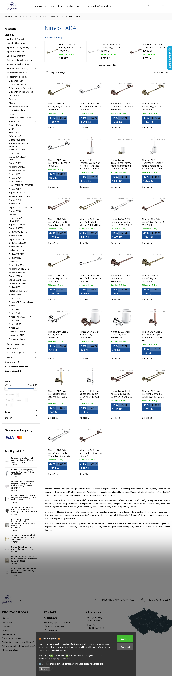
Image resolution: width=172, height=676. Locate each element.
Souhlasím (125, 639)
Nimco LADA (15, 294)
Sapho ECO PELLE (17, 279)
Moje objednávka (10, 650)
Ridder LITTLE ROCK (18, 290)
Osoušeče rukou (17, 110)
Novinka (21, 400)
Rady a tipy (7, 622)
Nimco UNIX (15, 153)
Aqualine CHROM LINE (19, 196)
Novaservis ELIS (16, 335)
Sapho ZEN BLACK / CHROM (18, 158)
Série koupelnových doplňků (18, 144)
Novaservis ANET (17, 331)
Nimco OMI (14, 313)
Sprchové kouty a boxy (18, 47)
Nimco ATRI (14, 320)
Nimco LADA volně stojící (21, 302)
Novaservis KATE (17, 338)
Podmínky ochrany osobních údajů (18, 642)
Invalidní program (15, 352)
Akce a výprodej (13, 371)
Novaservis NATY (17, 149)
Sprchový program (16, 55)
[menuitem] (40, 6)
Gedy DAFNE (15, 257)
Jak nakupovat (8, 634)
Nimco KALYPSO (17, 246)
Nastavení (44, 669)
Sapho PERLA (15, 276)
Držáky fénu (15, 125)
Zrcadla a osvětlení (16, 344)
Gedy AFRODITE (16, 254)
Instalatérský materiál (16, 366)
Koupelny (9, 34)
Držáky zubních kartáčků (21, 91)
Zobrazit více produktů (107, 65)
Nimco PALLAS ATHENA (20, 316)
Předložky (14, 132)
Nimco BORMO (16, 235)
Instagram (26, 599)
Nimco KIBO (15, 174)
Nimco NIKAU (15, 181)
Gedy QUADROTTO (18, 231)
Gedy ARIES (14, 287)
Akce (9, 400)
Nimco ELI (14, 327)
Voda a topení (12, 362)
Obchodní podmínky (11, 638)
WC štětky (14, 95)
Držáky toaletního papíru (21, 88)
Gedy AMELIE (15, 261)
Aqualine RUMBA (17, 272)
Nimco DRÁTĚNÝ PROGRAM (17, 219)
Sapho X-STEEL (16, 228)
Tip (9, 405)
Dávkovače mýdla (17, 84)
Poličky (12, 99)
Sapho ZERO (15, 211)
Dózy (11, 128)
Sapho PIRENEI (16, 163)
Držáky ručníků (16, 80)
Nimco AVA (14, 309)
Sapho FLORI (15, 200)
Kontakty (6, 630)
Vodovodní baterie (16, 39)
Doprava (6, 626)
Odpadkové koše (17, 139)
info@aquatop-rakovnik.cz (117, 599)
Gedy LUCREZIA (16, 250)
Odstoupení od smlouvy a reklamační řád (21, 646)
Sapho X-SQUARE (17, 224)
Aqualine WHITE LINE (19, 268)
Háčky (12, 114)
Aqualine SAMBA (17, 166)
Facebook (20, 599)
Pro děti (13, 214)
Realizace (6, 617)
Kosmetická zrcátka (18, 106)
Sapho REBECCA (16, 239)
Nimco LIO (14, 305)
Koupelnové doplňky (17, 76)
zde (101, 663)
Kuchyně (9, 357)
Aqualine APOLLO (17, 283)
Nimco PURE (15, 298)
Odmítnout (125, 647)
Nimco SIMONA (16, 265)
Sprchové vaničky (15, 51)
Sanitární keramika (16, 43)
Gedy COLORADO (17, 243)
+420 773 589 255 (158, 599)
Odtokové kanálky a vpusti (20, 60)
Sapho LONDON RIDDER (20, 207)
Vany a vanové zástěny (18, 64)
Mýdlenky (13, 103)
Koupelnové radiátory (17, 68)
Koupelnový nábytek (17, 72)
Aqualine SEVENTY (17, 170)
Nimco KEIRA (15, 189)
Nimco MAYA (15, 178)
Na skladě (12, 394)
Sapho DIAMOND (17, 192)
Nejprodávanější (58, 72)
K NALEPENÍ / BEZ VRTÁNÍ (21, 185)
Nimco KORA (15, 324)
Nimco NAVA (15, 203)
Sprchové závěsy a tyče (20, 117)
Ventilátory (12, 348)
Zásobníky (14, 121)
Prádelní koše (15, 136)
